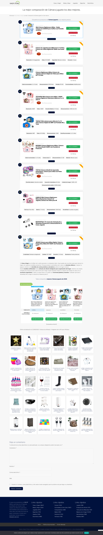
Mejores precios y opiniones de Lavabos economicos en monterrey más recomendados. (30, 349)
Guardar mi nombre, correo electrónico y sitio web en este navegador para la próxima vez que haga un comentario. (42, 484)
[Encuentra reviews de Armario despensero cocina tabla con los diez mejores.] (44, 361)
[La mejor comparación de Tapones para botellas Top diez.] (58, 422)
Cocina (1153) (58, 505)
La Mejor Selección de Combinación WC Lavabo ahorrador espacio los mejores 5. (72, 410)
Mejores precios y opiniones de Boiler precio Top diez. (16, 430)
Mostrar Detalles (51, 39)
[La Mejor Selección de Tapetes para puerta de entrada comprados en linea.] (30, 361)
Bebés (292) (58, 512)
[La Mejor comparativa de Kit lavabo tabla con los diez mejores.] (87, 361)
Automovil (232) (59, 514)
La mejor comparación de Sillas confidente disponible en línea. (87, 430)
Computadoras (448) (60, 509)
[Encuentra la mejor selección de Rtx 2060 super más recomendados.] (87, 402)
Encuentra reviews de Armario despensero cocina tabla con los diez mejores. (44, 369)
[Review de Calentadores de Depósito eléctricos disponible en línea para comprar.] (58, 402)
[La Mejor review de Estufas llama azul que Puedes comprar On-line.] (87, 341)
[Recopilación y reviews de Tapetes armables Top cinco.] (73, 381)
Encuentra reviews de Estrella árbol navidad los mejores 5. (16, 349)
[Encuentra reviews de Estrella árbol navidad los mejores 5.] (16, 341)
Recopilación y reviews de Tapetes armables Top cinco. (72, 389)
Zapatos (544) (36, 514)
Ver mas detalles (37, 319)
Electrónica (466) (37, 516)
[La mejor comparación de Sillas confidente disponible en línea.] (87, 422)
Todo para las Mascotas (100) (84, 509)
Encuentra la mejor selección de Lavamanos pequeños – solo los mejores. (30, 390)
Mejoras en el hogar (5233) (83, 512)
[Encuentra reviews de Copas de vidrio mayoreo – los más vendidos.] (44, 381)
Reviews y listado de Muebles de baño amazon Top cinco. (44, 410)
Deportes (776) (37, 512)
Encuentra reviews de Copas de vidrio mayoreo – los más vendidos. (44, 389)
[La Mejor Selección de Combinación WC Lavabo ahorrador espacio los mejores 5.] (73, 402)
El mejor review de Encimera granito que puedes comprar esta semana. (59, 349)
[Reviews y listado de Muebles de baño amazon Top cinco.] (44, 402)
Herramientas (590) (81, 514)
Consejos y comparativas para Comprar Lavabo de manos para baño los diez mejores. (30, 410)
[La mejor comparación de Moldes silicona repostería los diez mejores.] (16, 361)
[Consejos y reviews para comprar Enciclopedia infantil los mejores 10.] (73, 341)
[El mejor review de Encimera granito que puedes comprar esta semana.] (58, 341)
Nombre (12, 466)
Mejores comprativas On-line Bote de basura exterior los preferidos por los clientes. (30, 431)
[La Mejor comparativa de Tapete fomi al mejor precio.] (44, 422)
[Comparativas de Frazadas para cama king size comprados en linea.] (58, 361)
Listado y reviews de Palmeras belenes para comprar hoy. (73, 430)
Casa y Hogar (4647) (38, 505)
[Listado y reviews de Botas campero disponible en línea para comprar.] (58, 381)
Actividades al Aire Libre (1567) (63, 507)
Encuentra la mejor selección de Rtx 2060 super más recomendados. (87, 410)
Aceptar (86, 532)
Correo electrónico (14, 472)
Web (10, 478)
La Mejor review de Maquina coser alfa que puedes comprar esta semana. (44, 349)
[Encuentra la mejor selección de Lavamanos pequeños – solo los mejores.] (30, 381)
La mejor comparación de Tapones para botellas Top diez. (58, 430)
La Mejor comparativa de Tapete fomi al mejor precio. (44, 430)
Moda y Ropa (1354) (38, 507)
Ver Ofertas (73, 35)
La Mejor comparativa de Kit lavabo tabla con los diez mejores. (87, 369)
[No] (101, 533)
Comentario (12, 448)
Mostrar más (51, 63)
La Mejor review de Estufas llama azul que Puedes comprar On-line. (87, 349)
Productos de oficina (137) (83, 507)
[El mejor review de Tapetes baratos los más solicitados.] (73, 361)
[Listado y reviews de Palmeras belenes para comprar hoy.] (73, 422)
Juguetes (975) (37, 509)
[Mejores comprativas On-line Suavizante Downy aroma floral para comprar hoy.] (16, 381)
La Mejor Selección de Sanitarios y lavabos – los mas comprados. (87, 389)
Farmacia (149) (59, 516)
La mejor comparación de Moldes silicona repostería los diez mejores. (16, 369)
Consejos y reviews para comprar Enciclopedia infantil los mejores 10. (73, 349)
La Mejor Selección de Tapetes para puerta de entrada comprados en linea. (30, 370)
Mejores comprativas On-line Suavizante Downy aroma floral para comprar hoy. (16, 390)
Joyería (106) (79, 505)
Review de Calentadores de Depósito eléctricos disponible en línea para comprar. (58, 410)
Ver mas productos (26, 284)
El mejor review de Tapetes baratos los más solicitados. (72, 369)
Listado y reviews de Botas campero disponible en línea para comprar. (58, 389)
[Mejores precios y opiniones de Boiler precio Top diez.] (16, 422)
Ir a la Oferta (73, 28)
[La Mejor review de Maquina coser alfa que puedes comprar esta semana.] (44, 341)
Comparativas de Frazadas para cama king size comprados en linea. (58, 369)
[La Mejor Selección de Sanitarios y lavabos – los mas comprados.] (87, 381)
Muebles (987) (80, 516)
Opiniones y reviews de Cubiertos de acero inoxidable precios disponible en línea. (16, 410)
